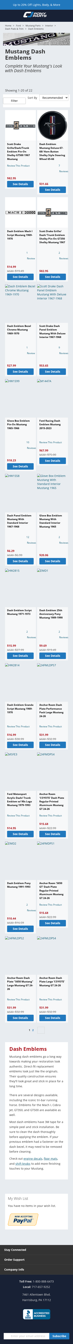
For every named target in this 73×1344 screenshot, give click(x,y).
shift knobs (22, 1164)
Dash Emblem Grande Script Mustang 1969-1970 (20, 708)
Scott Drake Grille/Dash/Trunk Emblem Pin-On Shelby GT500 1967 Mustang (18, 151)
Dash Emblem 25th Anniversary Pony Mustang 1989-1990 (51, 614)
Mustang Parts (33, 25)
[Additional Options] (23, 1224)
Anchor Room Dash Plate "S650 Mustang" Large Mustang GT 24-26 (20, 983)
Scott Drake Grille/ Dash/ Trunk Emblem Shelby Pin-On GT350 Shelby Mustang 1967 (52, 236)
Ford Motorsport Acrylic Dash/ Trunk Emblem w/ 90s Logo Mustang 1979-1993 (19, 799)
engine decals (33, 1158)
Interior (49, 25)
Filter (14, 101)
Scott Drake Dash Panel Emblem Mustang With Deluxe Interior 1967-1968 (52, 331)
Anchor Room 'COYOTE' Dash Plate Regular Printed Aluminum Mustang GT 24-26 (51, 801)
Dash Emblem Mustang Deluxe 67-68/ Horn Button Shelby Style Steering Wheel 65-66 (52, 151)
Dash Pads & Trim (14, 28)
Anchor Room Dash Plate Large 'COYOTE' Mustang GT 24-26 (52, 981)
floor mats (50, 1158)
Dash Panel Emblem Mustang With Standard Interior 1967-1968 (19, 521)
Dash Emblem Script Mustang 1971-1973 (19, 612)
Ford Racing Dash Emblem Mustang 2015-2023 (50, 424)
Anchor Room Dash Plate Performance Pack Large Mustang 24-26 (51, 710)
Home (8, 25)
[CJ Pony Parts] (35, 15)
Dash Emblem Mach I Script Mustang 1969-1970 (19, 234)
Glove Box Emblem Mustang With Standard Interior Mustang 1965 (50, 521)
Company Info (14, 1269)
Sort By (32, 98)
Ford (18, 25)
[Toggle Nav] (5, 15)
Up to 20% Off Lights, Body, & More (36, 5)
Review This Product (18, 165)
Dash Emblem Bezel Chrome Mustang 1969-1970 (19, 329)
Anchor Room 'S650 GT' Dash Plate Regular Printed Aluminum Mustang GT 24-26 (51, 890)
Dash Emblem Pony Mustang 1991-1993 (19, 884)
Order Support (14, 1260)
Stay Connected (15, 1250)
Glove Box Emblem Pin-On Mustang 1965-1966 (18, 424)
